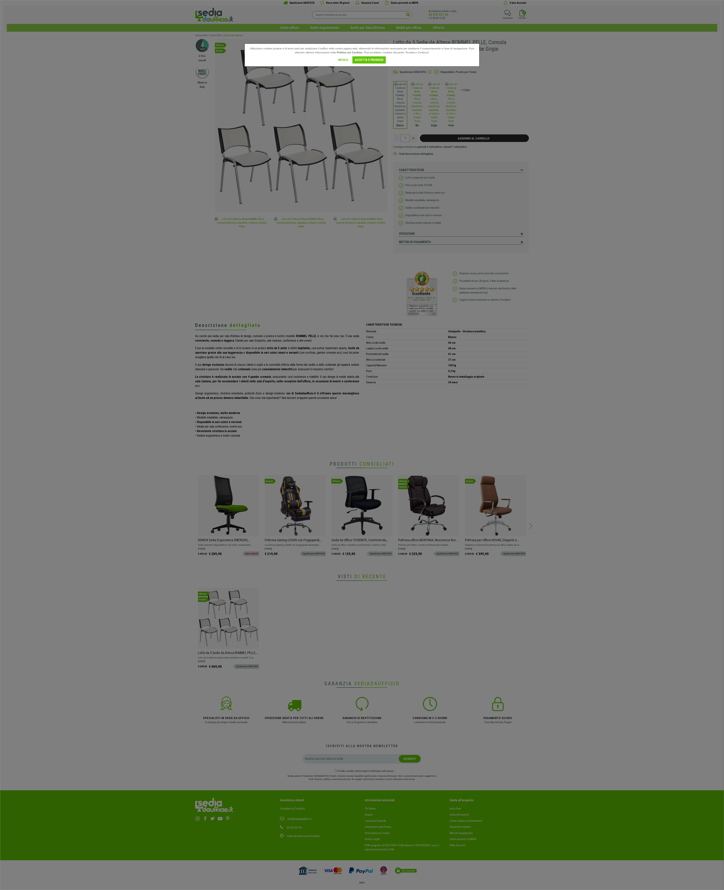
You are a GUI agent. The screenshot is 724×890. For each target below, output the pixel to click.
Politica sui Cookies (349, 52)
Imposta (343, 59)
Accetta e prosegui (369, 60)
